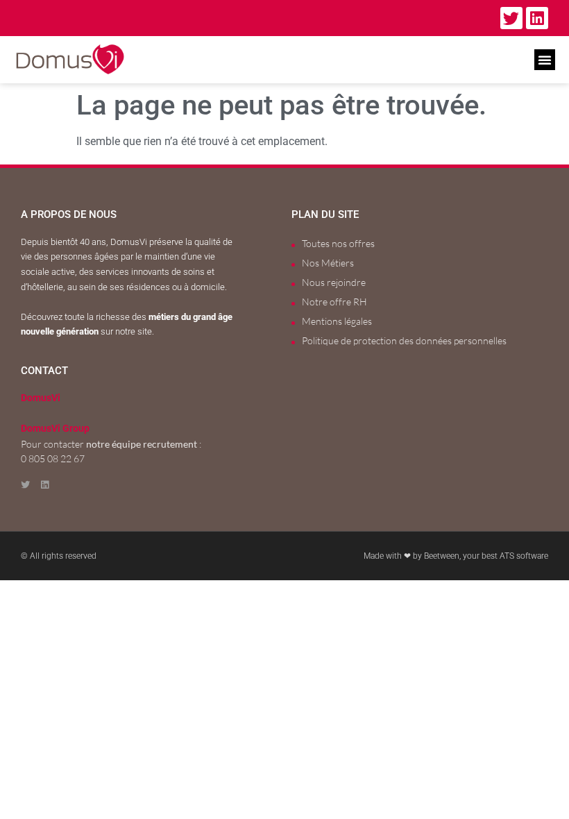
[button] (544, 59)
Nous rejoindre (334, 282)
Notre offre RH (334, 301)
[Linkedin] (537, 18)
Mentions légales (337, 321)
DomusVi (40, 398)
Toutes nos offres (338, 243)
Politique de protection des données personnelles (404, 340)
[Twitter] (511, 18)
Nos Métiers (328, 263)
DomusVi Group (55, 428)
